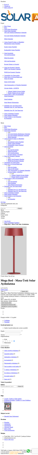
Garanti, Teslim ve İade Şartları (13, 398)
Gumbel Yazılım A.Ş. (15, 452)
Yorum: (3, 335)
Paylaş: (3, 308)
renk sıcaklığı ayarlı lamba (11, 366)
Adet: (2, 291)
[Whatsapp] (28, 451)
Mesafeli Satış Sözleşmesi (11, 416)
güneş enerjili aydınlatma (11, 350)
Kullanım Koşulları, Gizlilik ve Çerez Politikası (17, 400)
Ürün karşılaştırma (9, 430)
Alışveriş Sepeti (8, 427)
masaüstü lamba (8, 354)
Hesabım (3, 1)
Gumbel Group (13, 453)
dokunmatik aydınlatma (11, 363)
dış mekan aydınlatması (11, 373)
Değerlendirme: (5, 336)
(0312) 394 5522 (9, 439)
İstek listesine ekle (6, 302)
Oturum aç (7, 6)
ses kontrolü (7, 360)
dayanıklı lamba (8, 376)
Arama (19, 208)
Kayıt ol (6, 4)
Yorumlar (6, 322)
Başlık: (3, 331)
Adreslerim (7, 424)
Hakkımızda (7, 402)
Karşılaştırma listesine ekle (8, 304)
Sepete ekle (25, 291)
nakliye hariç (4, 289)
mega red (7, 379)
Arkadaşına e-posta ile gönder (9, 306)
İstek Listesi (7, 428)
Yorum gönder (4, 346)
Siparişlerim (7, 425)
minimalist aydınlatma (10, 357)
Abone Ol (20, 386)
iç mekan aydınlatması (10, 369)
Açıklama (7, 320)
